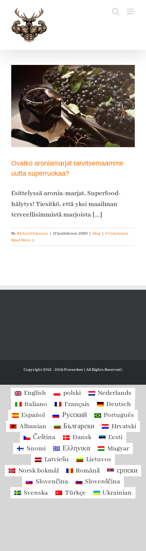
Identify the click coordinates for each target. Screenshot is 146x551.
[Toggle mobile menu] (131, 11)
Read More (20, 240)
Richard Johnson (32, 233)
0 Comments (116, 233)
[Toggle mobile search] (115, 11)
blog (96, 233)
